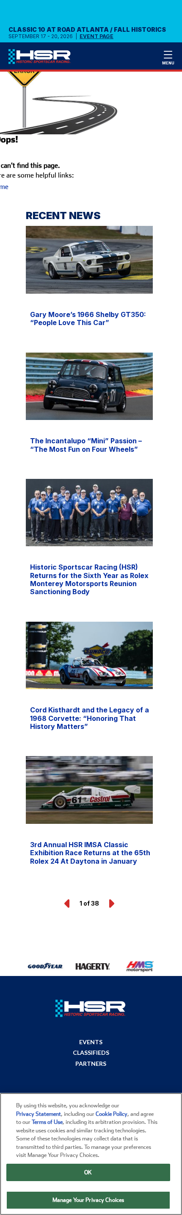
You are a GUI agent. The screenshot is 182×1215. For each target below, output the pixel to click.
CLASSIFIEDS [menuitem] (91, 1052)
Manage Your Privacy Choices (88, 1200)
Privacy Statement (38, 1114)
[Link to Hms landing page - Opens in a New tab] (138, 966)
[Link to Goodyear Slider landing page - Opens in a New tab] (44, 966)
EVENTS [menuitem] (90, 1042)
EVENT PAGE (96, 36)
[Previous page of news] (67, 903)
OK (88, 1172)
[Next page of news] (110, 903)
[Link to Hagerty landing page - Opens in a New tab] (91, 966)
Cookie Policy (111, 1114)
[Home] (43, 58)
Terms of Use (47, 1122)
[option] (40, 966)
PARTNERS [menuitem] (90, 1063)
